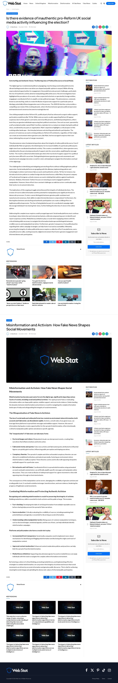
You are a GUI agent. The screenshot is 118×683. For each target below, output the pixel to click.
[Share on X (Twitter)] (96, 27)
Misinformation (53, 3)
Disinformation (65, 3)
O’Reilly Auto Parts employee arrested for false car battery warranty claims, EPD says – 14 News (102, 112)
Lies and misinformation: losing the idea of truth (69, 304)
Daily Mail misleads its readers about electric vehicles (44, 304)
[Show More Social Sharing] (110, 27)
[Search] (104, 3)
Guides (94, 3)
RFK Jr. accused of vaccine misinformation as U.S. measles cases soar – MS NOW (100, 191)
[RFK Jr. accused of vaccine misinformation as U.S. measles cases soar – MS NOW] (99, 180)
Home (25, 3)
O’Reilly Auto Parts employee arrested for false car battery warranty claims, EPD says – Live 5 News (102, 124)
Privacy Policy (97, 253)
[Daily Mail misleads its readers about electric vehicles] (44, 294)
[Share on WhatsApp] (103, 27)
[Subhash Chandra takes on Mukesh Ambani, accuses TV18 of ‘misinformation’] (99, 206)
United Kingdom (40, 3)
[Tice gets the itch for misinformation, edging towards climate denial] (44, 272)
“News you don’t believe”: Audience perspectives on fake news (17, 304)
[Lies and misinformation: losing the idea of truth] (69, 294)
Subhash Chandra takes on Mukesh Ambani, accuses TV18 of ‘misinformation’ (100, 217)
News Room (14, 27)
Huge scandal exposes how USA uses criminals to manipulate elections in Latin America (102, 100)
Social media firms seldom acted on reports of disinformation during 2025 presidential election (102, 88)
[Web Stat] (12, 3)
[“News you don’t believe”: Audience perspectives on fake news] (18, 294)
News (31, 3)
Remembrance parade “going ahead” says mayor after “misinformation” (15, 283)
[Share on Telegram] (106, 27)
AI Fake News (76, 3)
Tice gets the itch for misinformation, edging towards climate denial (42, 283)
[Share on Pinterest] (100, 27)
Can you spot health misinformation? (64, 282)
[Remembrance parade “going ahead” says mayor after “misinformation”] (18, 272)
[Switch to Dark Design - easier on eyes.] (101, 3)
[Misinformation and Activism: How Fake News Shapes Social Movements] (59, 360)
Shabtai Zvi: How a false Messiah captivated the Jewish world (100, 166)
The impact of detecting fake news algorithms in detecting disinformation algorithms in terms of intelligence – (69, 647)
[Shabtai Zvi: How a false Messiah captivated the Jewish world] (99, 156)
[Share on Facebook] (93, 27)
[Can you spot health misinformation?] (69, 272)
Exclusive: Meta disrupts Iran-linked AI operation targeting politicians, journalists (102, 135)
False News (86, 3)
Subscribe (111, 3)
